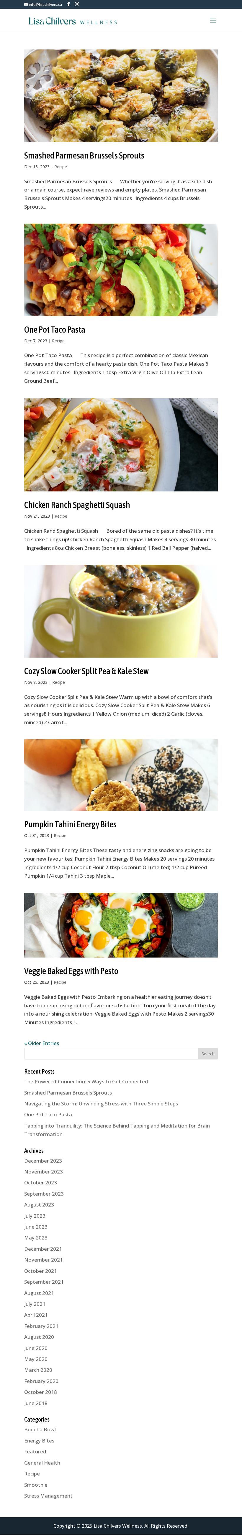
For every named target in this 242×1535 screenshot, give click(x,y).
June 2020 (36, 1348)
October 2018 (40, 1392)
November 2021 (43, 1259)
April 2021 (36, 1314)
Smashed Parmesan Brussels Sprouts (84, 155)
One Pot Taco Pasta (54, 329)
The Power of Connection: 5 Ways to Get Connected (86, 1081)
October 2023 (40, 1182)
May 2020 (36, 1359)
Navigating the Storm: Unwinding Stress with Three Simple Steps (101, 1103)
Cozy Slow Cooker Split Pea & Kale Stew (86, 671)
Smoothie (36, 1484)
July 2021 (34, 1303)
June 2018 (36, 1403)
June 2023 (36, 1226)
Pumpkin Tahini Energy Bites (70, 824)
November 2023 (43, 1171)
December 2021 (43, 1248)
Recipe (60, 166)
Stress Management (48, 1495)
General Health (42, 1462)
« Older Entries (41, 1043)
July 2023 (34, 1215)
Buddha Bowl (40, 1429)
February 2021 (41, 1326)
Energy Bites (39, 1440)
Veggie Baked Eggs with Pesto (71, 971)
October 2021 (40, 1270)
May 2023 (36, 1237)
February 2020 (41, 1381)
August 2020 (39, 1336)
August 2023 (39, 1204)
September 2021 (44, 1281)
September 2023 (44, 1193)
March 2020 (38, 1369)
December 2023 (43, 1160)
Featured (35, 1451)
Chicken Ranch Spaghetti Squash (77, 505)
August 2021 (39, 1293)
